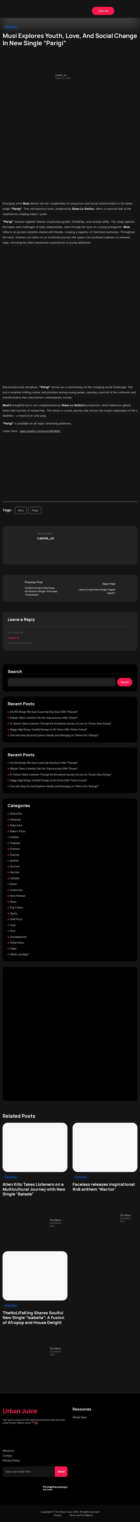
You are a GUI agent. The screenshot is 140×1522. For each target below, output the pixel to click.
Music (13, 884)
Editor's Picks (17, 831)
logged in (13, 637)
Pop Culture (16, 907)
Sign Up (103, 10)
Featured (15, 843)
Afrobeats (15, 819)
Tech (12, 930)
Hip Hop (14, 872)
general (14, 860)
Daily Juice (16, 825)
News (13, 901)
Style (13, 925)
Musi (21, 510)
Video (13, 948)
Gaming (14, 854)
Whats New (80, 1417)
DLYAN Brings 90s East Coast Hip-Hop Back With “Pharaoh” (44, 711)
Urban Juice (20, 1411)
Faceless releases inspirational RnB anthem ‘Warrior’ (104, 1187)
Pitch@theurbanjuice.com (55, 1488)
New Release (17, 895)
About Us (8, 1450)
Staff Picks (16, 919)
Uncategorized (18, 936)
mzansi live (16, 889)
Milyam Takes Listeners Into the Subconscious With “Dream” (44, 717)
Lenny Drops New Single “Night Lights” (97, 591)
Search (15, 671)
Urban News (17, 942)
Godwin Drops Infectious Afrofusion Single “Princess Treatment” (41, 591)
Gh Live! (14, 866)
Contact (7, 1455)
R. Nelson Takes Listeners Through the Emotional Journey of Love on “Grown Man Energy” (60, 723)
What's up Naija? (19, 954)
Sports (13, 913)
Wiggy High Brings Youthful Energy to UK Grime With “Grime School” (48, 729)
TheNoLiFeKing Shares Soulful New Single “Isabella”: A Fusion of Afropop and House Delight (33, 1317)
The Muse (55, 1220)
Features (15, 848)
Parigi (35, 510)
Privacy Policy (11, 1460)
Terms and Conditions (81, 1515)
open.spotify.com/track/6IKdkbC (40, 431)
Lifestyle (14, 878)
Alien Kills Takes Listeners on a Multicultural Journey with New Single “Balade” (34, 1189)
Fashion (14, 837)
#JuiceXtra (10, 27)
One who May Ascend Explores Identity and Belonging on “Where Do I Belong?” (54, 735)
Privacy (58, 1515)
